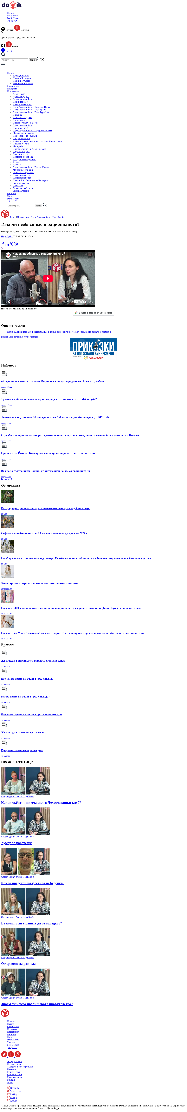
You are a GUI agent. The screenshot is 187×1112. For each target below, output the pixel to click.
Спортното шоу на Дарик (25, 122)
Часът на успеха (21, 183)
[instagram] (18, 1056)
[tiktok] (4, 1056)
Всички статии (14, 1074)
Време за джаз (20, 120)
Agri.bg (13, 1100)
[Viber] (3, 240)
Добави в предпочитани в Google (95, 313)
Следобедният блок (22, 125)
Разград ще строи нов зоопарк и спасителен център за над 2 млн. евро (45, 508)
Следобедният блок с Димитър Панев (31, 107)
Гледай (8, 51)
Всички (5, 479)
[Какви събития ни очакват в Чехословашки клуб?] (25, 793)
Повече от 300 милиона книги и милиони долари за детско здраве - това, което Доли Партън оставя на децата (71, 607)
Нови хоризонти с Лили (25, 136)
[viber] (16, 245)
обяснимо (18, 337)
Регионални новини (23, 83)
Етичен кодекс (14, 1072)
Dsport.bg (14, 1088)
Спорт (10, 196)
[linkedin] (7, 245)
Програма (12, 88)
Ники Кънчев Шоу (22, 104)
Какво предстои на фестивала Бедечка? (32, 883)
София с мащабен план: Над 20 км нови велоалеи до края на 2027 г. (44, 533)
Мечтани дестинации (23, 170)
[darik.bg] (11, 8)
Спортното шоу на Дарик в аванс (29, 149)
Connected (18, 185)
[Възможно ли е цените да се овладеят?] (25, 914)
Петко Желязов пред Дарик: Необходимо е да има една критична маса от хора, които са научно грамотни (59, 332)
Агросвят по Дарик (22, 117)
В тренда (17, 115)
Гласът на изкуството (23, 172)
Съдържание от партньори (20, 1066)
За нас (10, 1082)
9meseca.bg (6, 588)
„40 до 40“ (12, 21)
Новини (11, 13)
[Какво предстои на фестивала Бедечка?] (25, 874)
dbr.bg (4, 514)
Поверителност (14, 1064)
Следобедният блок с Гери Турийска (31, 112)
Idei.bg (13, 1094)
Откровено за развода (18, 963)
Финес (16, 162)
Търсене (11, 1042)
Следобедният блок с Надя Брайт (29, 109)
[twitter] (11, 245)
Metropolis (18, 146)
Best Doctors (13, 1045)
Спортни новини (21, 138)
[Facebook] (12, 240)
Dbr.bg (13, 1097)
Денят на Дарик (21, 96)
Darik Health (13, 18)
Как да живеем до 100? (24, 159)
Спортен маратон (21, 143)
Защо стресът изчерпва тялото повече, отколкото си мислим (39, 583)
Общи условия (14, 1061)
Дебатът (17, 164)
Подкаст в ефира (21, 151)
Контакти (12, 1069)
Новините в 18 (20, 102)
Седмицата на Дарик (23, 99)
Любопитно (13, 86)
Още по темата (20, 154)
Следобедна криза (22, 177)
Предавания (13, 15)
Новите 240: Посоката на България (30, 180)
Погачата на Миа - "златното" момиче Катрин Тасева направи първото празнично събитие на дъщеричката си (72, 632)
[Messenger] (8, 240)
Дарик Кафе (19, 94)
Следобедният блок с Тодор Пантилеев (32, 130)
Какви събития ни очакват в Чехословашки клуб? (41, 802)
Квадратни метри (21, 175)
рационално (7, 337)
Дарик (12, 217)
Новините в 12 (20, 128)
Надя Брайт (7, 236)
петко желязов (31, 337)
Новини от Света (21, 81)
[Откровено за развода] (25, 955)
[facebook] (3, 245)
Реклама (11, 1080)
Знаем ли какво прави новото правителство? (37, 1004)
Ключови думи (14, 1077)
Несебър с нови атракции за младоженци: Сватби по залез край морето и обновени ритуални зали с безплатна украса (76, 558)
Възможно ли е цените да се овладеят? (31, 923)
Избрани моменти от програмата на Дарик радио (37, 141)
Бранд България (21, 191)
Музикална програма (23, 133)
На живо (11, 193)
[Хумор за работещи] (25, 834)
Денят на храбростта (23, 188)
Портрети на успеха (23, 157)
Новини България (22, 78)
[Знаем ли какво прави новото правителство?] (25, 995)
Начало (10, 1024)
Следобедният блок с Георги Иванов (31, 167)
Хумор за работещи (16, 843)
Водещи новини (21, 75)
